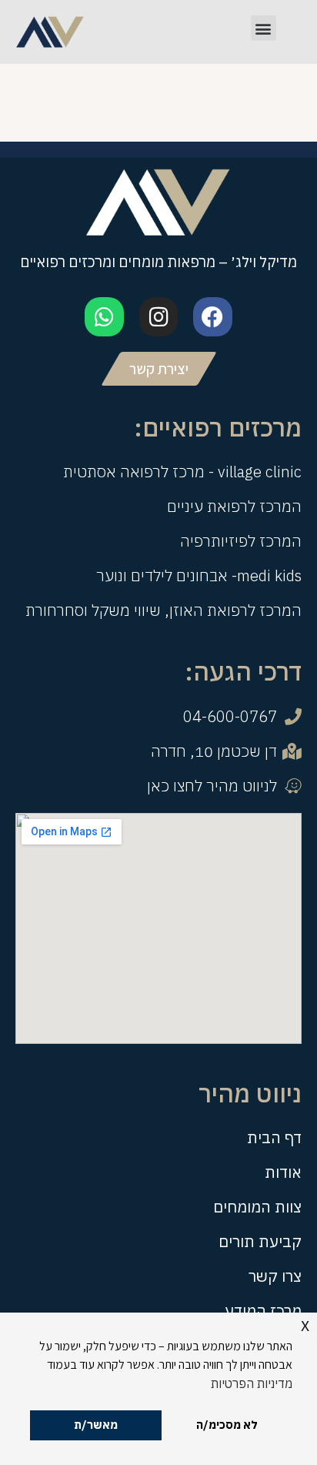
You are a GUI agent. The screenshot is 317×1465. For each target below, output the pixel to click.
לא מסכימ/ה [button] (227, 1424)
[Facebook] (212, 316)
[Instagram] (158, 316)
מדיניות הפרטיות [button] (251, 1383)
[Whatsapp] (104, 316)
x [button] (305, 1323)
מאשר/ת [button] (96, 1424)
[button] (263, 28)
